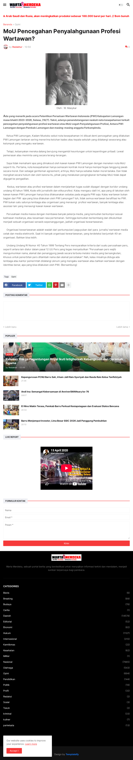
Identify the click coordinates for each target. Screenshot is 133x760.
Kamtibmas (66, 644)
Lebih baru (10, 326)
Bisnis (66, 592)
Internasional (66, 638)
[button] (4, 5)
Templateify (72, 754)
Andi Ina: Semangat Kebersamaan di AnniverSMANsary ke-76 (55, 391)
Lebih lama (122, 326)
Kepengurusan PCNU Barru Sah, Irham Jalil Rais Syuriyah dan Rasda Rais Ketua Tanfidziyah (71, 377)
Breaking (66, 598)
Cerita (66, 610)
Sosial (66, 702)
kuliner (66, 719)
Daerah (66, 615)
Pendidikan (66, 679)
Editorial (66, 621)
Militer (66, 656)
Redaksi (66, 696)
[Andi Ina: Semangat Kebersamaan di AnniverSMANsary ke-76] (11, 395)
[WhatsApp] (49, 285)
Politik (66, 684)
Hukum (66, 633)
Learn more (31, 744)
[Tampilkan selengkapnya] (68, 285)
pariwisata (66, 725)
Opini (17, 24)
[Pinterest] (56, 285)
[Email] (62, 285)
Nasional (66, 661)
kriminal (66, 713)
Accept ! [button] (14, 750)
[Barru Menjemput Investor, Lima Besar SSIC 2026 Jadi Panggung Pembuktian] (11, 424)
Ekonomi (66, 627)
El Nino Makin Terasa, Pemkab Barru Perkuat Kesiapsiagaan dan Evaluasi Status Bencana (70, 406)
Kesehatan (66, 650)
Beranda (7, 24)
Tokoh (66, 708)
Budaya (66, 604)
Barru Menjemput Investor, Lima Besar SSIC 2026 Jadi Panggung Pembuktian (64, 420)
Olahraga (66, 667)
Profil (66, 690)
